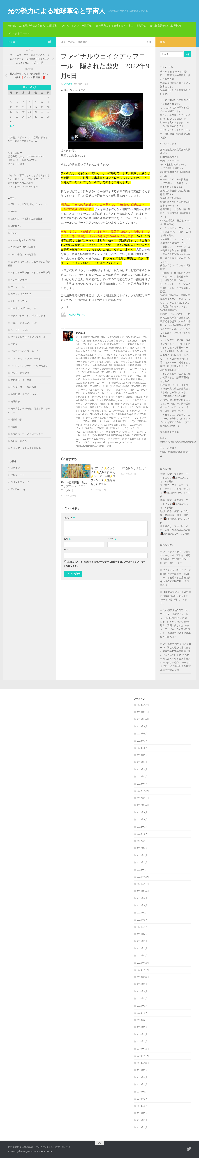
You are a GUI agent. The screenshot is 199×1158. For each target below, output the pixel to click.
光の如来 (68, 84)
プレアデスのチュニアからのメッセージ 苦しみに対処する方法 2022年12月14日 (175, 555)
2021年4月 (142, 934)
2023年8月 (142, 733)
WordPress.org (18, 489)
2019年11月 (143, 1055)
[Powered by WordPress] (20, 1151)
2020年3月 (142, 1027)
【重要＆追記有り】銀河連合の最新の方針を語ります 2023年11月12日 (175, 596)
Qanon (14, 233)
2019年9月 (142, 1070)
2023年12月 (143, 705)
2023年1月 (142, 783)
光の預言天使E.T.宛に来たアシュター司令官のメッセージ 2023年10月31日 (175, 614)
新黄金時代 (16, 419)
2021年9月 (142, 898)
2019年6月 (142, 1091)
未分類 (14, 426)
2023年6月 (142, 748)
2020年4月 (142, 1020)
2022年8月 (142, 819)
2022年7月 (142, 826)
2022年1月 (142, 869)
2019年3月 (142, 1113)
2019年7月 (142, 1084)
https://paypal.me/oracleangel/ (23, 186)
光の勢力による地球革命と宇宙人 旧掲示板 (121, 25)
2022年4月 (142, 848)
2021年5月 (142, 927)
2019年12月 (143, 1048)
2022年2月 (142, 862)
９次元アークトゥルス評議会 (26, 448)
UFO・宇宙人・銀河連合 (74, 41)
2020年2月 (142, 1034)
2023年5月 (142, 755)
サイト (67, 550)
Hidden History (76, 314)
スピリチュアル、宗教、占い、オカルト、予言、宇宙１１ (175, 489)
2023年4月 (142, 762)
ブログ (14, 344)
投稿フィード (18, 475)
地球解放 (15, 401)
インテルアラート (20, 279)
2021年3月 (142, 941)
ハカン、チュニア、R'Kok (24, 322)
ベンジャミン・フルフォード (26, 358)
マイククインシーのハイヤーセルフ (29, 365)
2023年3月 (142, 769)
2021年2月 (142, 948)
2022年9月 (142, 812)
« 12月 (11, 126)
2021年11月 (143, 884)
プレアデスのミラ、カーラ (25, 351)
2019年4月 (142, 1106)
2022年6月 (142, 834)
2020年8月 (142, 991)
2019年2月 (142, 1120)
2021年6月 (142, 919)
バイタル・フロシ (20, 329)
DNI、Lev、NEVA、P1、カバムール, (29, 204)
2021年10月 (143, 891)
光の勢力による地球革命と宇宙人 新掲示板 (32, 25)
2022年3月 (142, 855)
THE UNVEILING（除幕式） (24, 247)
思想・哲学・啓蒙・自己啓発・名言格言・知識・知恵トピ (175, 515)
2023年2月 (142, 776)
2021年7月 (142, 912)
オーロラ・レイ (19, 286)
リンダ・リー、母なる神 (23, 387)
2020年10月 (143, 977)
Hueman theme (45, 1151)
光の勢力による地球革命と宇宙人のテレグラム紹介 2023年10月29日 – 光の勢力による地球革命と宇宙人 (175, 662)
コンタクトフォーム (19, 33)
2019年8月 (142, 1077)
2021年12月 (143, 876)
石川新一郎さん (19, 441)
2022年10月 (143, 805)
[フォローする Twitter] (49, 42)
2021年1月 (142, 955)
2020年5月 (142, 1013)
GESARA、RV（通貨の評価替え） (28, 218)
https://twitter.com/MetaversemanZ (178, 442)
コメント (69, 517)
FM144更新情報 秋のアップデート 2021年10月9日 (74, 486)
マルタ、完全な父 (20, 372)
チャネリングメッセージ (23, 308)
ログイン (15, 467)
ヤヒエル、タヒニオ (21, 380)
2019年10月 (143, 1063)
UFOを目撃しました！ (134, 468)
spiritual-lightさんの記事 (23, 240)
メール (112, 539)
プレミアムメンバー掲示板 (77, 25)
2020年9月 (142, 984)
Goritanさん (16, 225)
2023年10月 (143, 719)
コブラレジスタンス (21, 294)
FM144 (14, 211)
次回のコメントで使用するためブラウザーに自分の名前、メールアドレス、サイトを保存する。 (105, 563)
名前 (67, 539)
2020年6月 (142, 1005)
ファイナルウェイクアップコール (28, 337)
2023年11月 (143, 712)
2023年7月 (142, 740)
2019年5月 (142, 1098)
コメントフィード (20, 482)
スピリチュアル (19, 301)
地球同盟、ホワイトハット (25, 394)
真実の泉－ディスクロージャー (27, 433)
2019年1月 (142, 1127)
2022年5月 (142, 841)
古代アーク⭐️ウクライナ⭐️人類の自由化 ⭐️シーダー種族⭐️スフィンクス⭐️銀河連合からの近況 (103, 476)
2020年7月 (142, 998)
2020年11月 (143, 970)
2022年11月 (143, 798)
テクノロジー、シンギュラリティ (28, 315)
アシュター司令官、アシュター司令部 (30, 272)
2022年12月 (143, 791)
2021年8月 (142, 905)
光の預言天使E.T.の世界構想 (165, 25)
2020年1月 (142, 1041)
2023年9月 (142, 726)
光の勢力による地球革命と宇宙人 (56, 11)
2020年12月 (143, 962)
